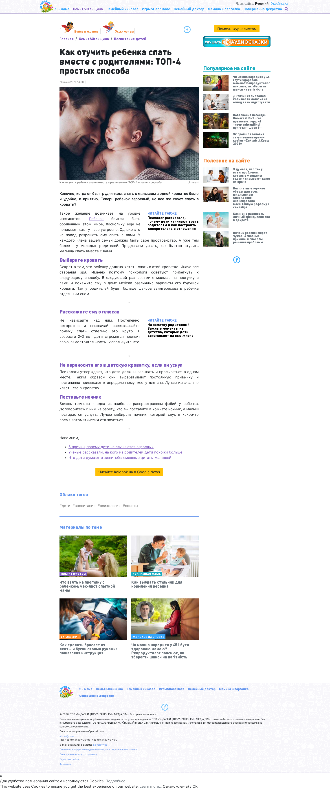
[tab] (236, 259)
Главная (66, 38)
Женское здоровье (148, 637)
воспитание (85, 505)
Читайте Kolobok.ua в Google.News (129, 472)
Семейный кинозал (140, 689)
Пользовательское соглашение (78, 754)
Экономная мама (146, 574)
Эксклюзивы (124, 31)
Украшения (70, 637)
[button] (287, 8)
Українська (279, 3)
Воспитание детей (130, 38)
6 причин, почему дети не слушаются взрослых (111, 447)
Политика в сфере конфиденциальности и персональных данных (98, 749)
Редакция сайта (69, 759)
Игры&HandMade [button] (156, 9)
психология (110, 505)
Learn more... (151, 786)
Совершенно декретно (96, 695)
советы (131, 505)
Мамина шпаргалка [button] (224, 9)
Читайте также (173, 220)
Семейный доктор (202, 689)
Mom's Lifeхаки (73, 574)
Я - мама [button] (62, 9)
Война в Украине (86, 31)
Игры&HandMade (171, 689)
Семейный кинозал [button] (122, 9)
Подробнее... (117, 781)
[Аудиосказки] (237, 41)
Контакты (65, 764)
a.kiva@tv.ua (66, 736)
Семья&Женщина (94, 38)
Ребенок (96, 218)
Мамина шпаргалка (234, 689)
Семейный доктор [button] (189, 9)
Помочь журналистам (237, 29)
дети (66, 505)
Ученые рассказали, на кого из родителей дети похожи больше (125, 452)
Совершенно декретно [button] (263, 9)
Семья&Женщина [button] (88, 9)
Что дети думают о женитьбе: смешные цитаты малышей (119, 457)
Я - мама (85, 689)
